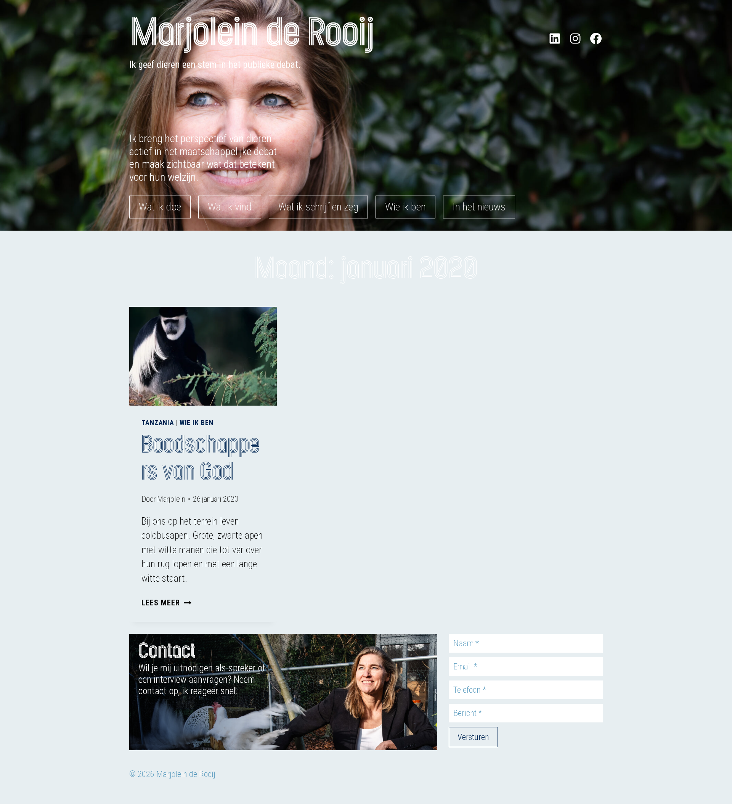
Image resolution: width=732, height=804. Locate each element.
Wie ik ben (405, 207)
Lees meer (166, 602)
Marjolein (171, 499)
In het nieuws (479, 207)
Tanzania (157, 423)
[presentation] (203, 356)
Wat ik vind (230, 207)
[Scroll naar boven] (717, 758)
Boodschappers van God (200, 458)
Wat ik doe (160, 207)
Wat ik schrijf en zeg (318, 207)
